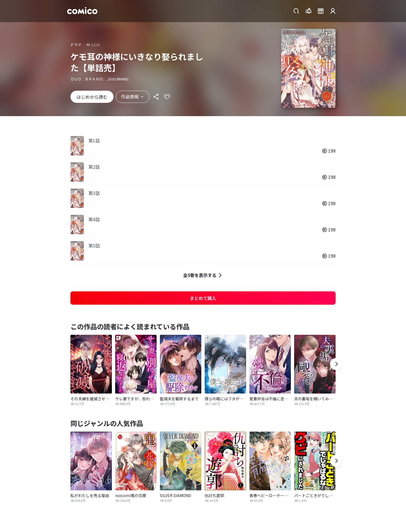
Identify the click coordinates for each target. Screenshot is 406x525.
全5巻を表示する (200, 275)
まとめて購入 (203, 298)
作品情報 (130, 96)
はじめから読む (92, 96)
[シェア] (156, 96)
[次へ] (336, 364)
